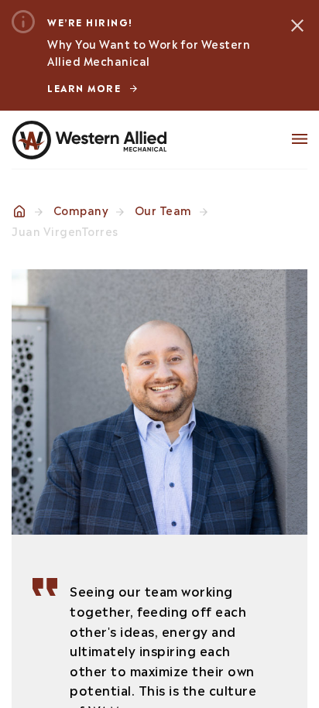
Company (81, 209)
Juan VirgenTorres (65, 230)
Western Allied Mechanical (89, 140)
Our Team (163, 209)
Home (19, 211)
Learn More (84, 87)
